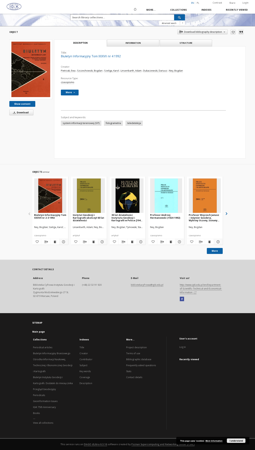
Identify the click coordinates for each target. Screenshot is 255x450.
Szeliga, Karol (111, 70)
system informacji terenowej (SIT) (81, 123)
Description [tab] (80, 43)
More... (151, 9)
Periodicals (39, 395)
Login (245, 2)
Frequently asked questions (141, 365)
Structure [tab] (186, 42)
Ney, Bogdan (176, 70)
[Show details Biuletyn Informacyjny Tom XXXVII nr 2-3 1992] (63, 241)
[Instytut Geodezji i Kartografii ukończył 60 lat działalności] (89, 196)
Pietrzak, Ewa (68, 70)
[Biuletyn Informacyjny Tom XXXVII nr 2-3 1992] (50, 196)
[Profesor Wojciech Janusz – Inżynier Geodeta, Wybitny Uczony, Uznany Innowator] (205, 196)
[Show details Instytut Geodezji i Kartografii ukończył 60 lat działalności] (101, 241)
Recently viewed (237, 9)
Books (36, 413)
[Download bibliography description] (45, 241)
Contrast (217, 2)
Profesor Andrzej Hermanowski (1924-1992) (165, 216)
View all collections (43, 422)
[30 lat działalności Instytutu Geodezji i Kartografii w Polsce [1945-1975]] (127, 196)
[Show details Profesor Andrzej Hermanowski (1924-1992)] (179, 241)
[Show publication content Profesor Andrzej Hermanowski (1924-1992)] (170, 241)
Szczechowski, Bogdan (89, 70)
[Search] (179, 17)
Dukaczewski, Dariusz (155, 70)
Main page (38, 331)
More (215, 250)
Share (232, 2)
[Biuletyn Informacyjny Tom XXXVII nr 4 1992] (30, 69)
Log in (182, 347)
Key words (85, 371)
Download (22, 112)
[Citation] (241, 32)
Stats (128, 371)
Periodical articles (42, 347)
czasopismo (67, 82)
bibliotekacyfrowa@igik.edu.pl (147, 284)
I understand (236, 440)
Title (82, 347)
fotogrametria (113, 123)
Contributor (86, 359)
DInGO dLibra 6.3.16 (95, 444)
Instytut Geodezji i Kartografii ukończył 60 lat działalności (88, 217)
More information (214, 440)
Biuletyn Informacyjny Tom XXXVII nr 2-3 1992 (50, 216)
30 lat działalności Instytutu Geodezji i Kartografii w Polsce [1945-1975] (127, 217)
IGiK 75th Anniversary (44, 407)
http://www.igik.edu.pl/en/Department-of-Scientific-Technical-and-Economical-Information (201, 288)
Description (86, 383)
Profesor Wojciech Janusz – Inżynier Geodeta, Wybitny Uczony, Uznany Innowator (204, 217)
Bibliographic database (139, 359)
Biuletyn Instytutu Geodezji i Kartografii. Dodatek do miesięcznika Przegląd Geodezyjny (53, 383)
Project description (136, 347)
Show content (22, 103)
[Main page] (135, 10)
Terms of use (133, 353)
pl (198, 3)
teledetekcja (134, 123)
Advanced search (169, 23)
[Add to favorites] (233, 32)
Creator (84, 353)
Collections (178, 9)
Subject (83, 365)
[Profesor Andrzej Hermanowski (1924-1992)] (166, 196)
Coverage (85, 377)
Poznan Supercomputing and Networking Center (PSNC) (163, 444)
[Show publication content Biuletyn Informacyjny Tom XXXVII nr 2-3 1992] (54, 241)
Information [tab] (133, 42)
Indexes (206, 9)
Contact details (134, 377)
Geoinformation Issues (45, 401)
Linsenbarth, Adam (131, 70)
